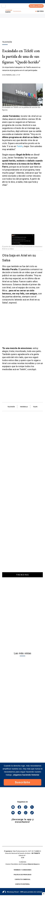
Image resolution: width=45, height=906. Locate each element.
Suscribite (22, 782)
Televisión (11, 407)
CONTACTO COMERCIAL (22, 879)
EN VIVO (40, 11)
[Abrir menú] (3, 6)
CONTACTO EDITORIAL (22, 884)
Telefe (20, 146)
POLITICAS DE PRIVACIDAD (22, 874)
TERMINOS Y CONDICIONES (22, 870)
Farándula (24, 407)
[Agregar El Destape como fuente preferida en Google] (22, 79)
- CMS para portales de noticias (24, 892)
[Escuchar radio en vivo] (3, 11)
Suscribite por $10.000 (36, 6)
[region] (22, 33)
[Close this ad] (43, 893)
